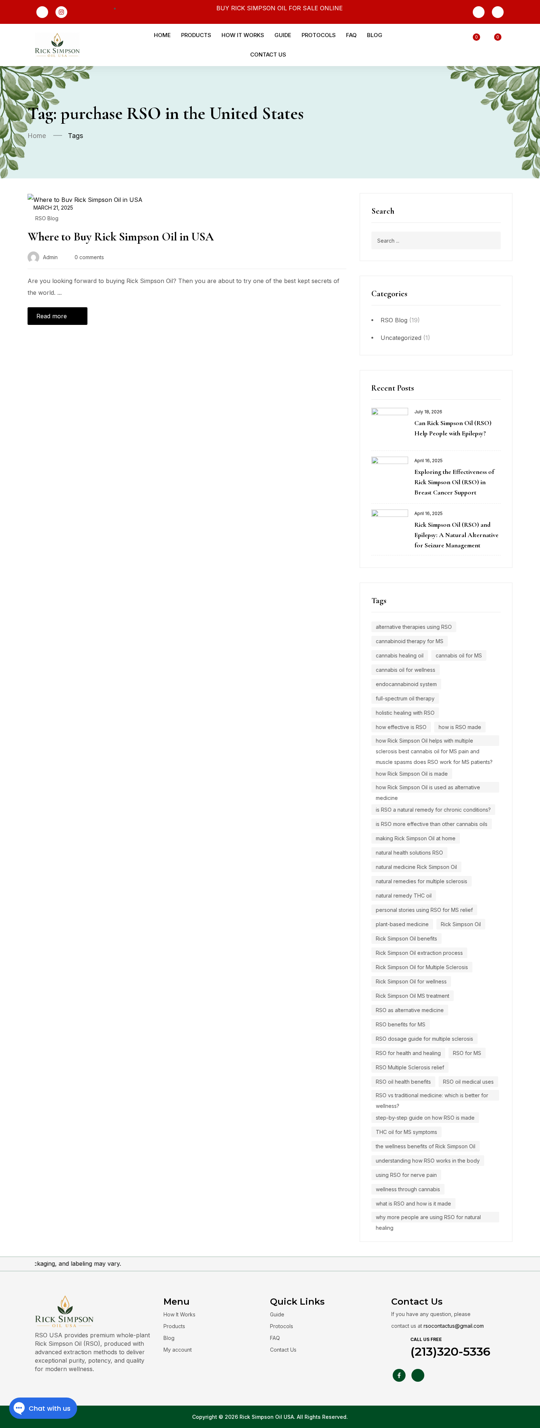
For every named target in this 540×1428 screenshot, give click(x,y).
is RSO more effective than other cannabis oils (431, 824)
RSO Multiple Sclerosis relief (410, 1067)
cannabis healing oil (400, 655)
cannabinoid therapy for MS (409, 641)
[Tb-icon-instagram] (417, 1375)
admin (50, 257)
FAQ (275, 1338)
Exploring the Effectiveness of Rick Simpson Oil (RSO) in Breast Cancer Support (454, 482)
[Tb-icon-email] (498, 12)
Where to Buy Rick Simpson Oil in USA (121, 236)
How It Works (179, 1314)
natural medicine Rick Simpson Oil (416, 867)
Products (174, 1326)
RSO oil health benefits (403, 1082)
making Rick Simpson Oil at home (416, 838)
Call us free (426, 1339)
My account (177, 1350)
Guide (277, 1314)
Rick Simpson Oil (461, 924)
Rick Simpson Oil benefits (406, 938)
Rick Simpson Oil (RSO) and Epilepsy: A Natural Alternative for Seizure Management (456, 535)
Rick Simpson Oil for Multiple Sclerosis (422, 967)
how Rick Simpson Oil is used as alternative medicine (428, 788)
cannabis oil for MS (459, 655)
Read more (51, 316)
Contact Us (283, 1350)
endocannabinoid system (406, 684)
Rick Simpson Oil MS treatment (412, 996)
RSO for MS (467, 1053)
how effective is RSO (401, 727)
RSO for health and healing (408, 1053)
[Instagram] (61, 12)
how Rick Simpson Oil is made (412, 774)
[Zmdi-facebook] (42, 12)
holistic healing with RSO (405, 713)
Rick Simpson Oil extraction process (419, 953)
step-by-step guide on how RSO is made (425, 1118)
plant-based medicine (402, 924)
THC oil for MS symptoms (406, 1132)
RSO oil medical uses (468, 1082)
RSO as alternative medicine (410, 1010)
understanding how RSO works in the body (428, 1160)
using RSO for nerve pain (406, 1175)
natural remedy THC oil (404, 895)
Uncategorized (401, 337)
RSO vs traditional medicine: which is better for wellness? (432, 1096)
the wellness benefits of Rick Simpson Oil (425, 1146)
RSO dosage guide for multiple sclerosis (424, 1039)
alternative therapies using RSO (414, 627)
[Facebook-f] (399, 1375)
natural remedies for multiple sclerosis (421, 881)
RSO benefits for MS (400, 1024)
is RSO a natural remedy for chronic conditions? (433, 810)
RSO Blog (394, 320)
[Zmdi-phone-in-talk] (479, 12)
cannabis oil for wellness (405, 670)
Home (37, 135)
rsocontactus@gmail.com (454, 1326)
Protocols (281, 1326)
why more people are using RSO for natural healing (428, 1218)
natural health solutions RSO (409, 852)
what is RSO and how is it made (413, 1203)
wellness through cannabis (408, 1189)
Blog (168, 1338)
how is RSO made (460, 727)
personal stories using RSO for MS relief (424, 910)
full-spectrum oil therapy (405, 698)
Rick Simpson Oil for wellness (411, 981)
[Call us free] (398, 1344)
